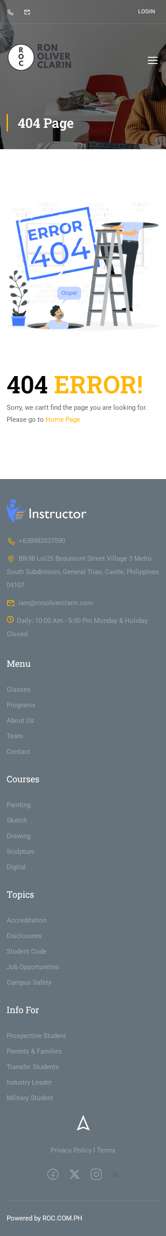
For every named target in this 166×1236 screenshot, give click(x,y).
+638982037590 (42, 541)
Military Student (30, 1098)
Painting (19, 805)
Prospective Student (36, 1036)
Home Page (63, 420)
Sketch (17, 820)
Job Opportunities (33, 967)
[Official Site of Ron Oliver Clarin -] (40, 60)
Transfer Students (33, 1067)
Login (146, 11)
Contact (18, 752)
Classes (19, 689)
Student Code (26, 951)
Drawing (19, 836)
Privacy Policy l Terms (83, 1150)
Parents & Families (34, 1051)
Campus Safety (29, 982)
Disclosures (24, 936)
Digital (16, 867)
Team (15, 736)
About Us (20, 721)
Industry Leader (29, 1082)
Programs (21, 705)
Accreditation (26, 920)
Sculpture (21, 852)
